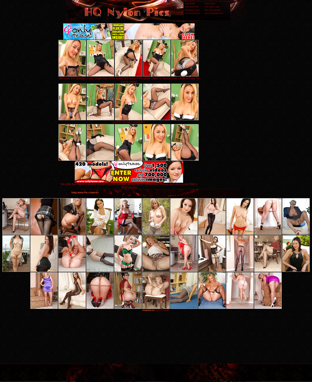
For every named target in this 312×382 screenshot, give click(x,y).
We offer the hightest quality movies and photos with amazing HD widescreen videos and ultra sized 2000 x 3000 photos (129, 186)
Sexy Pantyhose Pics (214, 13)
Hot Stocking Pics (192, 13)
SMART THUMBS (162, 310)
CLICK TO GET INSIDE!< (128, 122)
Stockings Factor (192, 10)
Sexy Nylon (190, 3)
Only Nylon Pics (192, 7)
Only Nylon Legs (212, 7)
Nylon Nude (210, 3)
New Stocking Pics (213, 10)
